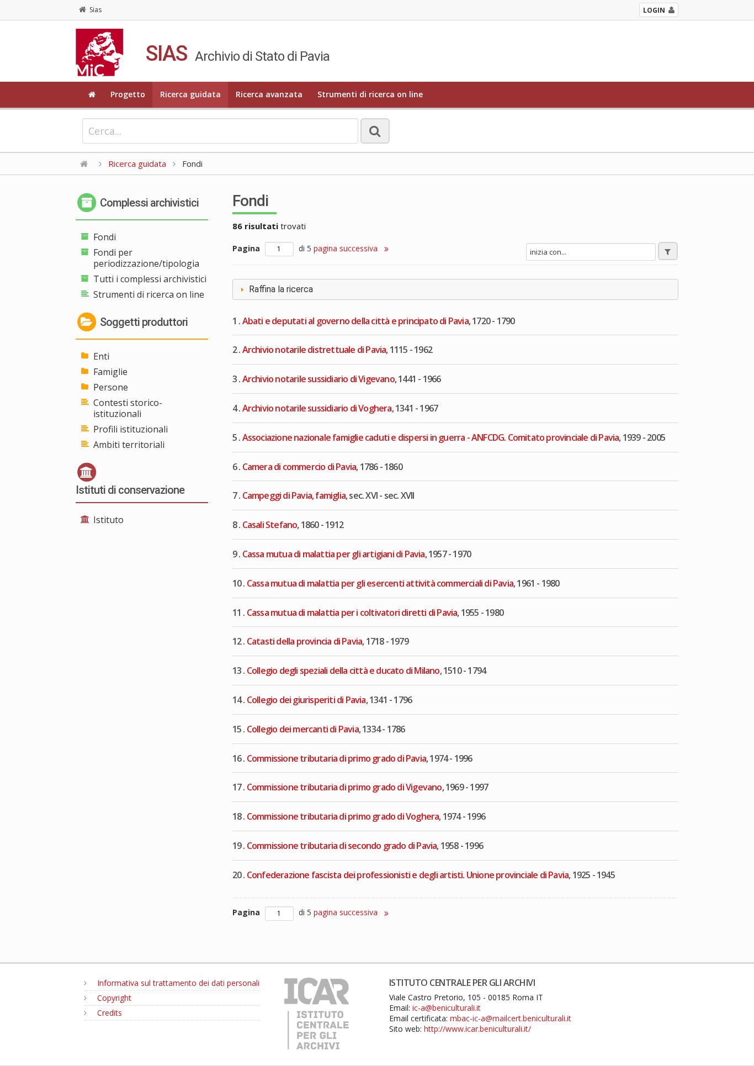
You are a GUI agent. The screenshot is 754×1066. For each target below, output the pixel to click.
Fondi (104, 237)
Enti (101, 356)
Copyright (113, 998)
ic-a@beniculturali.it (446, 1007)
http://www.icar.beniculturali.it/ (477, 1028)
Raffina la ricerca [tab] (281, 289)
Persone (110, 387)
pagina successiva (347, 248)
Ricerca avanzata (269, 94)
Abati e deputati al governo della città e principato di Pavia (355, 321)
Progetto (127, 94)
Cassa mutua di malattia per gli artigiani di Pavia (333, 554)
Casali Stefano (270, 525)
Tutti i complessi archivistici (149, 279)
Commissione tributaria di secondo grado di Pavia (342, 846)
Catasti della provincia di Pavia (304, 641)
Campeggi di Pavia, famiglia (294, 495)
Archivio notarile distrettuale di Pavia (314, 350)
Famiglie (110, 372)
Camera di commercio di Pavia (299, 467)
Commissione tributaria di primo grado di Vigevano (344, 787)
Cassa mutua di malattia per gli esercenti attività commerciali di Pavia (380, 583)
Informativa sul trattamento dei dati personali (177, 983)
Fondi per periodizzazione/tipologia (146, 258)
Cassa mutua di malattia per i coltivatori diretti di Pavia (352, 612)
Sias (95, 9)
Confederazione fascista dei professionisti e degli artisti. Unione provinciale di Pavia (408, 875)
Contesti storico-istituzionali (127, 408)
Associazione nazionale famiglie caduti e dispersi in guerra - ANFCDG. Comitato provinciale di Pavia (430, 437)
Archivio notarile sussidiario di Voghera (317, 408)
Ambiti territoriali (128, 445)
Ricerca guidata (190, 94)
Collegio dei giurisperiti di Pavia (306, 700)
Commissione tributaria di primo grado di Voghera (343, 816)
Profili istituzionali (130, 429)
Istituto (108, 520)
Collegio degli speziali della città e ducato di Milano (343, 670)
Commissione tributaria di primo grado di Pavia (336, 758)
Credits (108, 1012)
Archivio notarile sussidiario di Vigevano (318, 379)
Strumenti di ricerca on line (370, 94)
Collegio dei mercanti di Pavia (303, 729)
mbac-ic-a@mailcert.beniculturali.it (510, 1018)
